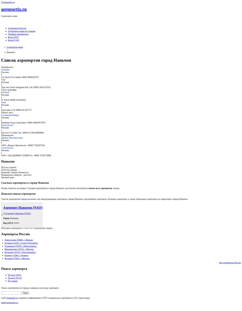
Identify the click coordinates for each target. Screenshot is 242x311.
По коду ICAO (15, 278)
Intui (3, 102)
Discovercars (7, 125)
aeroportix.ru (14, 9)
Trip (3, 80)
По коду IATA (14, 275)
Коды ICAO (13, 40)
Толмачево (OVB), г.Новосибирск (20, 246)
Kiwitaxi (5, 92)
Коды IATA (13, 37)
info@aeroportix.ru (9, 302)
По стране (13, 281)
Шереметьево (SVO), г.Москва (19, 249)
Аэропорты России (17, 28)
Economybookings (10, 115)
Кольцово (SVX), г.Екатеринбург (20, 252)
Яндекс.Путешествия (12, 138)
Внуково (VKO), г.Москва (16, 258)
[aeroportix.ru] (8, 2)
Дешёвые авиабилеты (18, 34)
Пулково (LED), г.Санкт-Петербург (21, 243)
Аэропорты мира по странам (21, 31)
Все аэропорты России (230, 263)
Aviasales (5, 69)
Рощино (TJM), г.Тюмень (16, 255)
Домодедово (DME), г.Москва (18, 240)
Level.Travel (7, 148)
